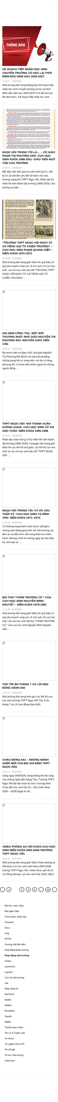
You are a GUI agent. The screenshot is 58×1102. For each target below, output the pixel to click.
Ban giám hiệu (12, 911)
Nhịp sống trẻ (11, 988)
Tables (8, 1022)
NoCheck (9, 994)
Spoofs (8, 1016)
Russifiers (10, 1010)
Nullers (8, 1005)
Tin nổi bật (10, 1049)
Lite (6, 983)
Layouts (9, 972)
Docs (7, 927)
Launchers (10, 966)
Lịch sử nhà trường (14, 977)
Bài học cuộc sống (14, 905)
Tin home (9, 1038)
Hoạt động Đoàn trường (17, 950)
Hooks (8, 961)
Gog (7, 933)
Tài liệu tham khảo (14, 1027)
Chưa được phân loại (15, 916)
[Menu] (53, 4)
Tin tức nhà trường (14, 1055)
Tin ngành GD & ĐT (14, 1044)
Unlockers (10, 1060)
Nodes (8, 999)
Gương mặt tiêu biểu (15, 944)
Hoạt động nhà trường (17, 955)
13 (48, 889)
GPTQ (8, 938)
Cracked (9, 922)
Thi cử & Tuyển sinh (15, 1033)
